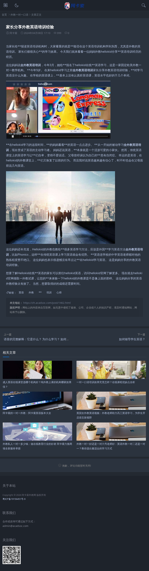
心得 (59, 292)
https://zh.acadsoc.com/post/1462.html (47, 302)
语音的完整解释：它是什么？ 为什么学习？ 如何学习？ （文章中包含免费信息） (56, 339)
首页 (4, 14)
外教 (132, 46)
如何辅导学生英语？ (132, 339)
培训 (35, 46)
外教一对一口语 (19, 14)
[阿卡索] (74, 8)
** (19, 46)
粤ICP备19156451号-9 (14, 499)
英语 (30, 46)
